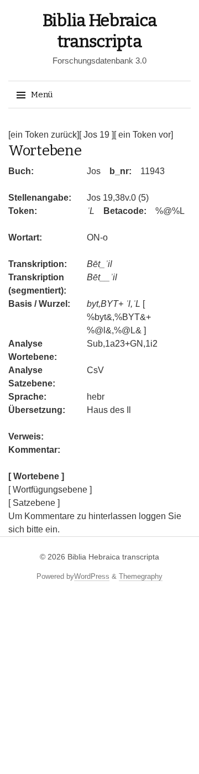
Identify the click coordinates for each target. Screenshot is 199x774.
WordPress (91, 576)
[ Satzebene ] (34, 503)
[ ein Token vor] (143, 134)
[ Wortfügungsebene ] (50, 489)
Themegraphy (141, 576)
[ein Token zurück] (43, 134)
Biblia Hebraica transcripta (113, 556)
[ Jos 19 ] (96, 134)
